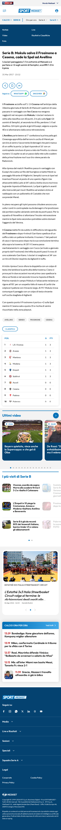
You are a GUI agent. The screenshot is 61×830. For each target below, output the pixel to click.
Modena (16, 363)
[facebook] (3, 711)
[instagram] (10, 711)
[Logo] (30, 11)
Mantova (17, 357)
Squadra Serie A (10, 760)
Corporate (7, 777)
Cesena (16, 389)
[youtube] (41, 711)
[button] (30, 11)
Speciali (6, 750)
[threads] (34, 711)
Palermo (16, 401)
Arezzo (16, 351)
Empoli (16, 370)
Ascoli (15, 382)
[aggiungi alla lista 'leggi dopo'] (12, 85)
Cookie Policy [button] (36, 777)
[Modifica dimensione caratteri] (19, 85)
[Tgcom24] (7, 3)
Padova (16, 395)
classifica (10, 329)
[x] (22, 711)
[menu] (4, 11)
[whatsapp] (16, 711)
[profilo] (57, 11)
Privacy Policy (8, 782)
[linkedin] (28, 711)
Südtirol (16, 376)
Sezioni (6, 740)
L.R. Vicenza (18, 345)
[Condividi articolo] (5, 85)
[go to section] (56, 415)
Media (5, 721)
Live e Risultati (9, 731)
